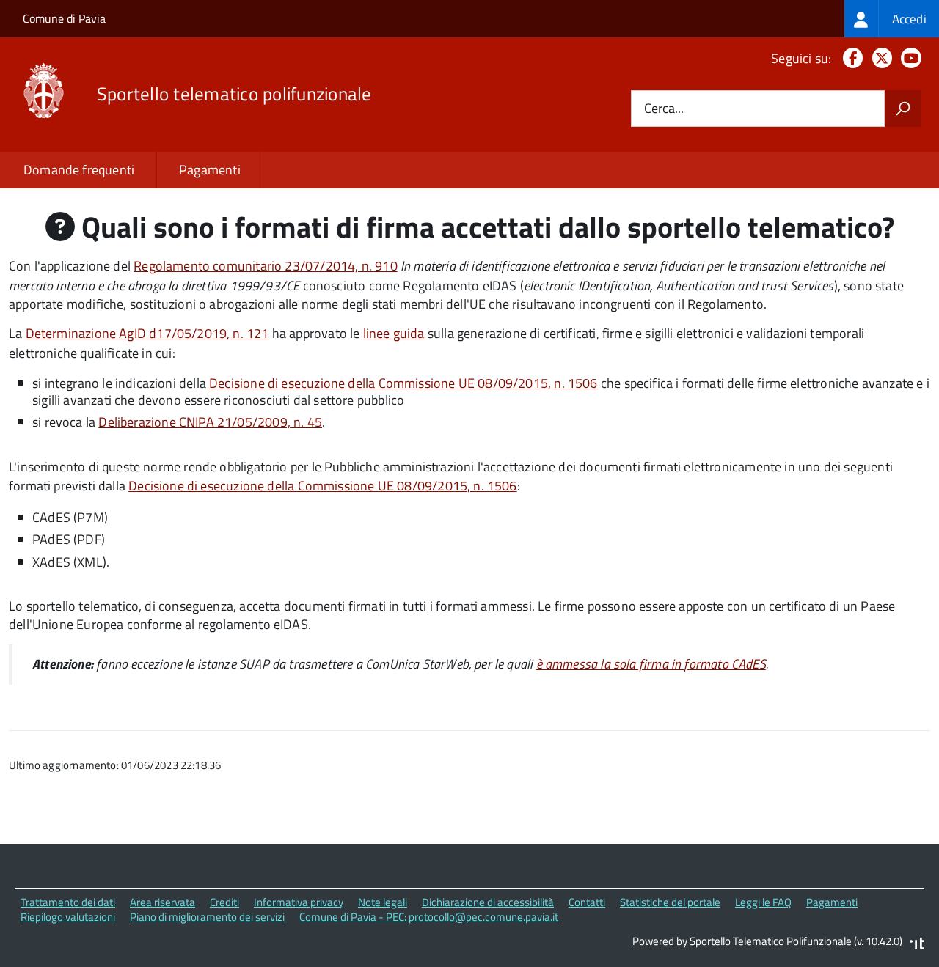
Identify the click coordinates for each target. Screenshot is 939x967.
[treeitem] (891, 18)
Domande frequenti (78, 170)
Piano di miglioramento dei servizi (207, 916)
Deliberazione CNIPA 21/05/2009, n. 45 (210, 422)
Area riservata (162, 902)
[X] (879, 58)
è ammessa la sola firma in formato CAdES (651, 664)
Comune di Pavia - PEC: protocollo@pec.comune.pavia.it (428, 916)
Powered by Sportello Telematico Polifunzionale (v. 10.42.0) (767, 941)
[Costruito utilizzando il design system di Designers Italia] (917, 945)
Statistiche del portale (670, 902)
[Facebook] (850, 58)
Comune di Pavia (64, 18)
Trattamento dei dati (68, 902)
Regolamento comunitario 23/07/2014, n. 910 (266, 266)
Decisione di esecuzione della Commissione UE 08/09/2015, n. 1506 (403, 383)
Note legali (382, 902)
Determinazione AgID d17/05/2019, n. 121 (147, 333)
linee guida (394, 333)
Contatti (587, 902)
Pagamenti (210, 170)
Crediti (224, 902)
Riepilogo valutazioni (68, 916)
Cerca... (664, 109)
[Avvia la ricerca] (903, 108)
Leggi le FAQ (763, 902)
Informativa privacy (298, 902)
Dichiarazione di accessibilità (488, 902)
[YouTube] (908, 58)
